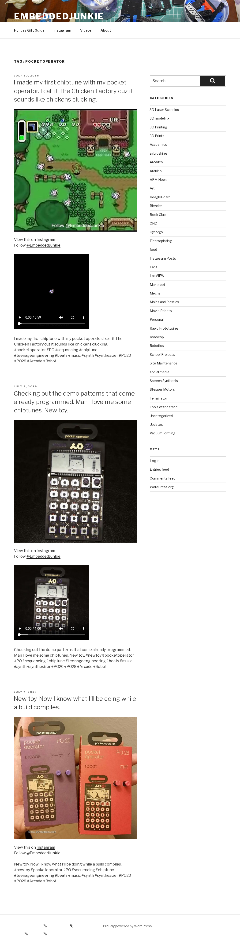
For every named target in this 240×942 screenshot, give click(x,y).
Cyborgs (156, 232)
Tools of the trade (164, 407)
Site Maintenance (163, 363)
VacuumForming (162, 433)
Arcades (156, 162)
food (153, 249)
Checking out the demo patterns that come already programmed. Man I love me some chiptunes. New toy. (74, 402)
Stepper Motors (162, 389)
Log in (154, 461)
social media (159, 372)
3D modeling (159, 118)
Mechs (155, 293)
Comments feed (163, 478)
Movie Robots (161, 311)
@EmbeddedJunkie (43, 245)
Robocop (157, 337)
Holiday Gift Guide (29, 30)
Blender (156, 206)
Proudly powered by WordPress (127, 926)
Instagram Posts (163, 258)
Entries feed (159, 469)
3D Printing (158, 127)
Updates (156, 424)
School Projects (162, 354)
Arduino (156, 171)
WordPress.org (162, 487)
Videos (86, 30)
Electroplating (161, 241)
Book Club (158, 215)
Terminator (158, 398)
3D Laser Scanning (164, 110)
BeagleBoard (160, 197)
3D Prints (157, 136)
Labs (154, 267)
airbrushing (158, 153)
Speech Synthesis (164, 381)
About (106, 30)
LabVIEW (157, 276)
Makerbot (157, 285)
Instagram (62, 30)
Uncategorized (161, 416)
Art (152, 188)
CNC (153, 223)
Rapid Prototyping (164, 328)
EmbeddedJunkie (59, 16)
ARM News (158, 180)
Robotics (157, 346)
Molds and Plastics (164, 302)
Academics (158, 144)
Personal (157, 319)
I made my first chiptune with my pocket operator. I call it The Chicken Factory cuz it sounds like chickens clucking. (73, 91)
